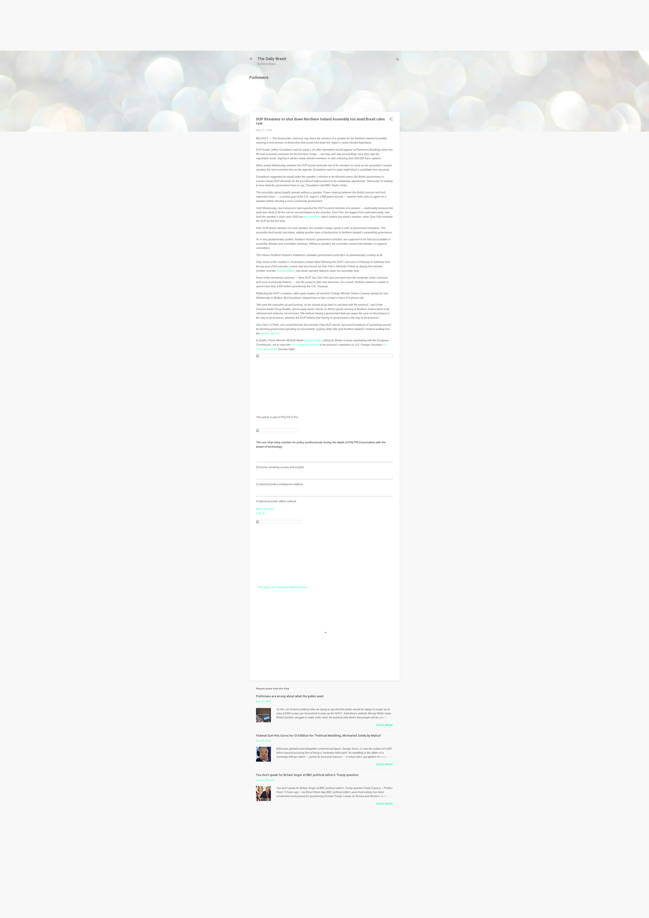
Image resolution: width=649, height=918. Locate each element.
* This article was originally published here (281, 587)
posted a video (313, 340)
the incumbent (312, 216)
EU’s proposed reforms (305, 344)
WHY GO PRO (265, 509)
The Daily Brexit (271, 58)
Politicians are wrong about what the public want (290, 696)
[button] (391, 119)
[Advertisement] (324, 25)
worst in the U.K (269, 333)
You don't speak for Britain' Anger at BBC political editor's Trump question (307, 775)
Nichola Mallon (286, 270)
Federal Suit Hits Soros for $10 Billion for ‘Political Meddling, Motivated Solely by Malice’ (318, 735)
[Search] (398, 60)
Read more (384, 725)
